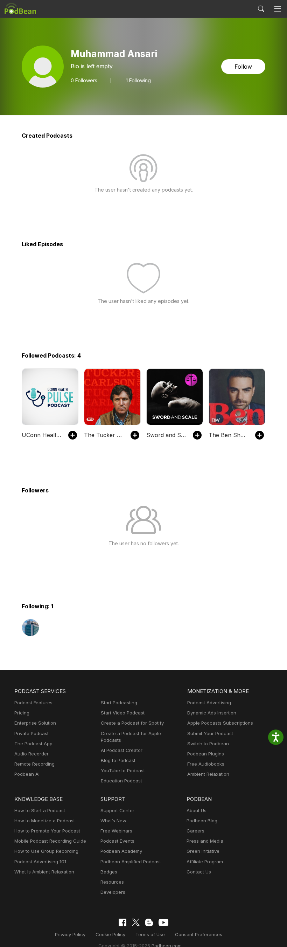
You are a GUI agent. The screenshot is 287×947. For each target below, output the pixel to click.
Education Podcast (121, 780)
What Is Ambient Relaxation (44, 872)
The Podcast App (33, 743)
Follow (243, 66)
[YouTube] (163, 922)
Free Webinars (116, 831)
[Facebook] (122, 922)
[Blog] (149, 922)
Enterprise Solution (35, 723)
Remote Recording (34, 764)
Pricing (21, 713)
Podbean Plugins (205, 753)
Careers (195, 831)
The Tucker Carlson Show (104, 434)
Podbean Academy (121, 851)
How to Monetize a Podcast (44, 820)
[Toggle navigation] (277, 8)
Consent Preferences (198, 934)
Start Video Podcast (123, 713)
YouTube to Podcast (123, 770)
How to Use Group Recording (46, 851)
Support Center (117, 810)
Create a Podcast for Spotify (132, 723)
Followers (84, 80)
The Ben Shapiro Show (228, 434)
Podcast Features (33, 702)
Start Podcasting (119, 702)
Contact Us (199, 872)
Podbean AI (27, 774)
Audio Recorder (31, 753)
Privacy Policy (70, 934)
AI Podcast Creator (121, 750)
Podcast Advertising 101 (40, 861)
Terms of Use (150, 934)
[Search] (261, 9)
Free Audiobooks (205, 764)
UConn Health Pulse (41, 434)
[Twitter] (136, 922)
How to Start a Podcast (39, 810)
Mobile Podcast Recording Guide (50, 841)
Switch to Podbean (208, 743)
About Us (196, 810)
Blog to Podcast (118, 760)
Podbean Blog (202, 820)
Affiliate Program (205, 861)
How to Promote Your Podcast (47, 831)
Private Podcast (31, 733)
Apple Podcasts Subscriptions (220, 723)
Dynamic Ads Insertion (211, 713)
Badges (108, 872)
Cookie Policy (110, 934)
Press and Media (205, 841)
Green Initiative (203, 851)
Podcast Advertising (209, 702)
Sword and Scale (166, 434)
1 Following (138, 80)
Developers (112, 892)
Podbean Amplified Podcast (130, 861)
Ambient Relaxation (208, 774)
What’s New (113, 820)
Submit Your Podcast (210, 733)
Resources (112, 882)
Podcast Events (117, 841)
